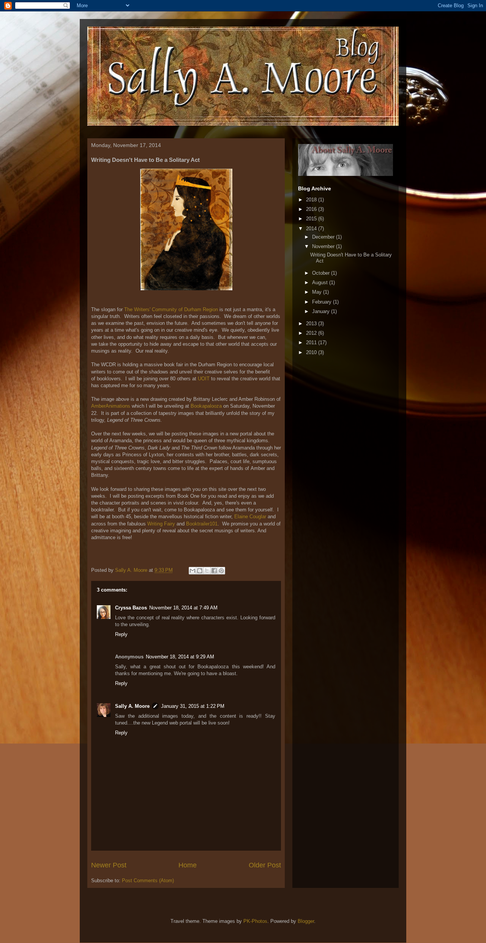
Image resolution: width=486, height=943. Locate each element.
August (320, 282)
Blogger (306, 921)
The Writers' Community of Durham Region (171, 309)
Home (187, 865)
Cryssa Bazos (131, 608)
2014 (312, 228)
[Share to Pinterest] (221, 570)
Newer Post (108, 865)
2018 (312, 200)
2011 (312, 342)
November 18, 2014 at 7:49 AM (183, 608)
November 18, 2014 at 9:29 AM (180, 657)
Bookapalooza (206, 406)
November (324, 246)
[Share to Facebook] (214, 570)
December (324, 237)
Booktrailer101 (202, 524)
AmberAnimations (110, 406)
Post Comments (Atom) (148, 880)
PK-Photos (255, 921)
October (321, 273)
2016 (312, 209)
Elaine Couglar (250, 516)
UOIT (204, 378)
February (322, 302)
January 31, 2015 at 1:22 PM (192, 706)
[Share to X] (207, 570)
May (317, 292)
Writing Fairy (161, 524)
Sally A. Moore (132, 706)
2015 (312, 219)
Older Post (265, 865)
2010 (312, 352)
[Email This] (192, 570)
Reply (121, 634)
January (321, 311)
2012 (312, 333)
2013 (312, 323)
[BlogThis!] (200, 570)
